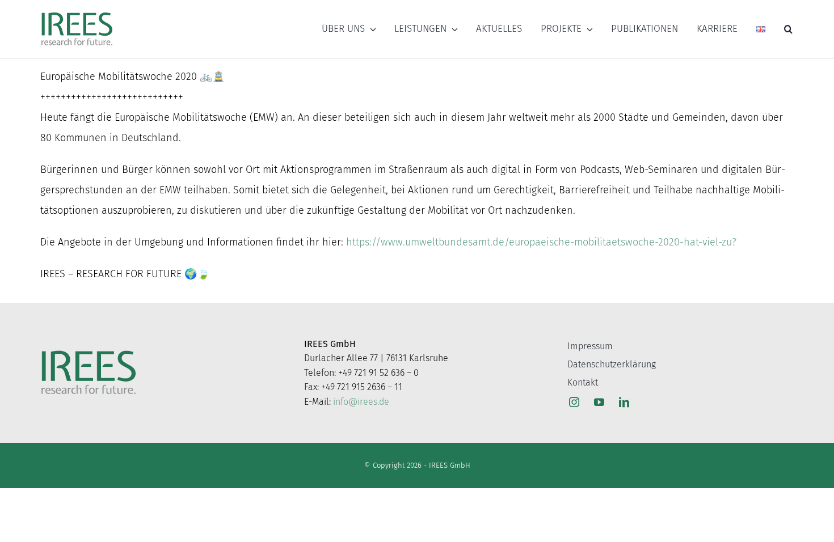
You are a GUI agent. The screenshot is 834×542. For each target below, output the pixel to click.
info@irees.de (361, 401)
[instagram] (574, 402)
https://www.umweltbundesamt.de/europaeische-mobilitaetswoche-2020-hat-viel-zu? (541, 242)
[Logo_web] (76, 13)
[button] (788, 29)
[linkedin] (624, 402)
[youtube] (599, 402)
